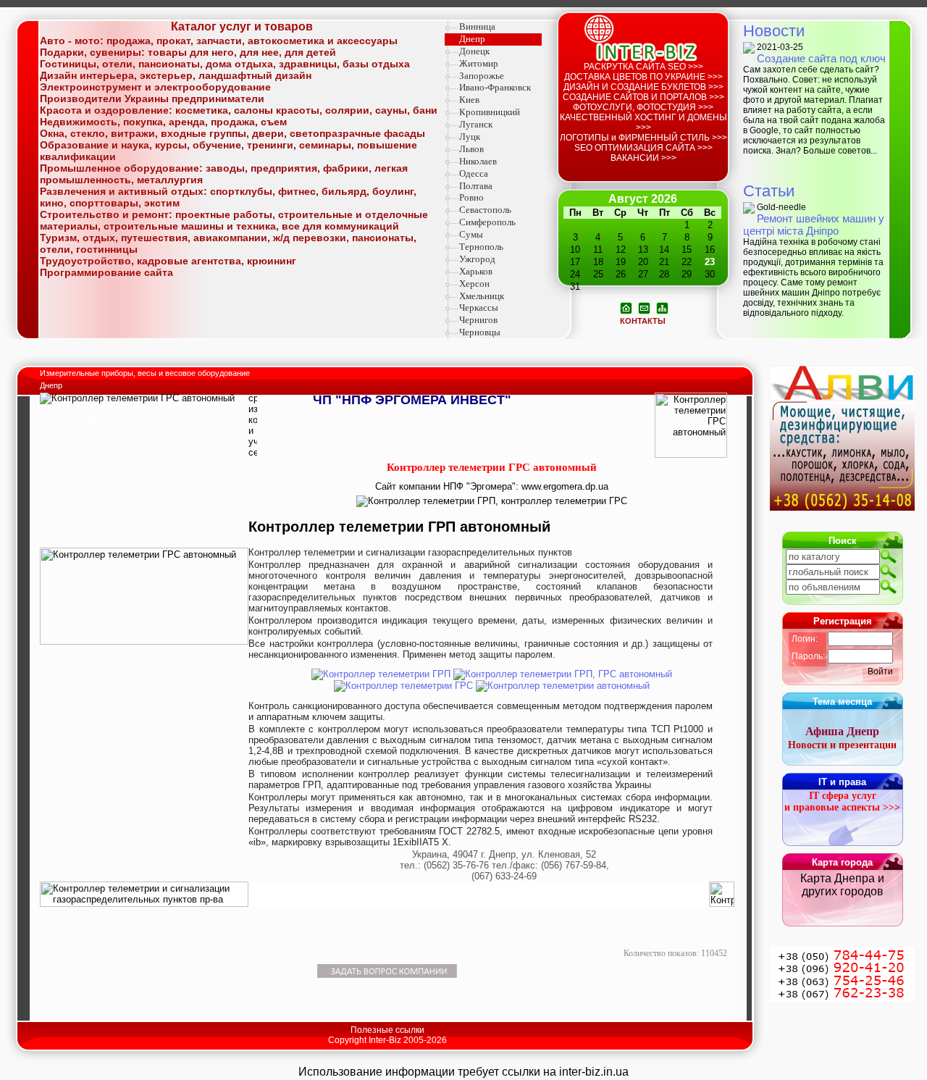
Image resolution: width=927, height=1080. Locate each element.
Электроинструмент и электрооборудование (155, 87)
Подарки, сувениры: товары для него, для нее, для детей (188, 52)
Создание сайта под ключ (821, 58)
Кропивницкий (489, 111)
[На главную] (626, 307)
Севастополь (485, 209)
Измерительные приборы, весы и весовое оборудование (146, 373)
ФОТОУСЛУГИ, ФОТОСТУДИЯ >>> (643, 107)
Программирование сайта (106, 272)
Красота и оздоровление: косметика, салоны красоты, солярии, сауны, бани (238, 110)
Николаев (478, 161)
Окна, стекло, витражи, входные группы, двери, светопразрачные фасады (232, 133)
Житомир (478, 63)
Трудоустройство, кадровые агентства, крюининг (168, 261)
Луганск (475, 124)
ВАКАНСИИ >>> (643, 158)
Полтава (475, 185)
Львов (471, 148)
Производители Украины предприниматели (152, 98)
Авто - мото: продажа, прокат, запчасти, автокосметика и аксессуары (219, 40)
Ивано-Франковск (495, 87)
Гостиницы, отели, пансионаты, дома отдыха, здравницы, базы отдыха (225, 64)
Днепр (472, 38)
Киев (469, 99)
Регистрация (842, 621)
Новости (774, 31)
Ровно (471, 197)
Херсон (474, 283)
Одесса (473, 173)
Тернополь (481, 246)
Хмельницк (481, 295)
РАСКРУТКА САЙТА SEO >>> (643, 67)
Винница (477, 26)
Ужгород (477, 259)
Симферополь (487, 222)
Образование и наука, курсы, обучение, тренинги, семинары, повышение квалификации (228, 150)
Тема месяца (842, 701)
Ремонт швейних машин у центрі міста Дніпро (813, 224)
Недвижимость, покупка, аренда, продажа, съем (163, 121)
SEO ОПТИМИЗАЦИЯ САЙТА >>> (643, 148)
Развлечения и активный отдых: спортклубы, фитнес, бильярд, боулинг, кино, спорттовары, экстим (228, 197)
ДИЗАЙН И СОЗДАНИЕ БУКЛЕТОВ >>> (643, 87)
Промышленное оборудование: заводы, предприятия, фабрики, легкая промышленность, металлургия (224, 173)
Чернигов (478, 319)
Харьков (475, 271)
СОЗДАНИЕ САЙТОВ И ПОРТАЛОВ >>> (643, 97)
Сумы (471, 234)
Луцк (469, 136)
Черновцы (479, 332)
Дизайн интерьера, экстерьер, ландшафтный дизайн (175, 75)
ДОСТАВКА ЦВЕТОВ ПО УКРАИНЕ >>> (643, 77)
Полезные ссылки (387, 1030)
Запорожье (481, 75)
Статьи (768, 191)
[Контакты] (644, 307)
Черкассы (478, 307)
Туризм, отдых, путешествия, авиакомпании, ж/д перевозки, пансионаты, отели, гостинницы (228, 243)
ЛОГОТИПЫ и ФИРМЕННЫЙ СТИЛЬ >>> (643, 138)
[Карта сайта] (662, 307)
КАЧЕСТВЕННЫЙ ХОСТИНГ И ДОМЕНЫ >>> (643, 122)
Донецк (474, 51)
